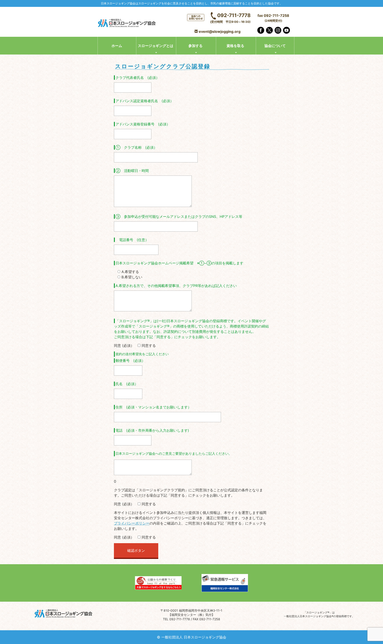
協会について (275, 45)
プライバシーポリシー (131, 523)
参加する (195, 45)
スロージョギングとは (155, 45)
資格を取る (235, 45)
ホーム (116, 45)
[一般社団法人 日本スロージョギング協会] (127, 23)
